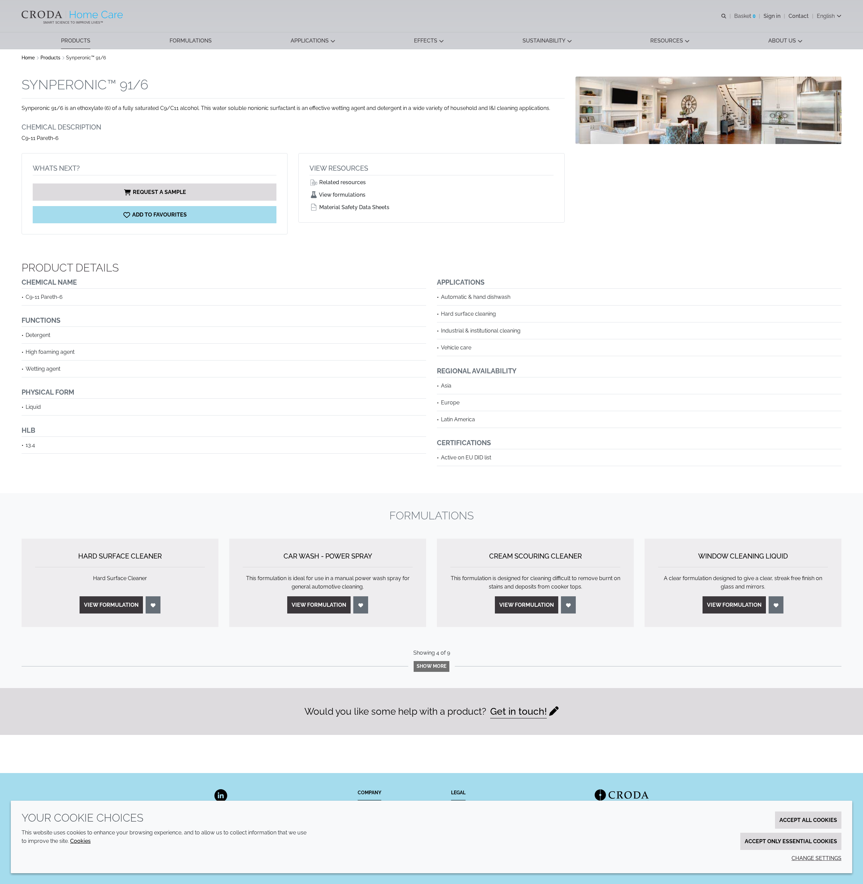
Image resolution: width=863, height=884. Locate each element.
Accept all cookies (808, 820)
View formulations (341, 195)
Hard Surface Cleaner (120, 556)
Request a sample (159, 192)
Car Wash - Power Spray (328, 556)
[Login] (153, 605)
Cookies (80, 841)
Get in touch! (518, 711)
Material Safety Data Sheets (353, 207)
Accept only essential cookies (791, 841)
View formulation (111, 605)
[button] (75, 40)
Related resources (342, 182)
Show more (431, 666)
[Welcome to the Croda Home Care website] (73, 14)
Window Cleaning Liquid (743, 556)
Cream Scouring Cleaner (535, 556)
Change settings (816, 858)
